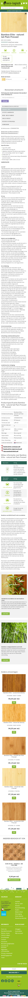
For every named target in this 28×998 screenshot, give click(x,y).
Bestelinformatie (6, 931)
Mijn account (19, 933)
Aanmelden (18, 931)
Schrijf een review (13, 42)
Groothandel (5, 937)
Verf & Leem (19, 903)
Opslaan (5, 101)
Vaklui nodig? (6, 118)
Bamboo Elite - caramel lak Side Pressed (14, 822)
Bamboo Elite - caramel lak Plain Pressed (14, 756)
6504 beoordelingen (14, 994)
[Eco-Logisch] (12, 2)
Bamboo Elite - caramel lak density (14, 693)
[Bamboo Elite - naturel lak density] (14, 712)
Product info (6, 109)
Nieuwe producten (20, 918)
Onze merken (19, 916)
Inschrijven (13, 972)
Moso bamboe (7, 40)
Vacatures (4, 941)
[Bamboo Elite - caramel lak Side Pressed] (14, 811)
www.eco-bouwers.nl (13, 73)
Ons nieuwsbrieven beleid (14, 976)
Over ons (4, 929)
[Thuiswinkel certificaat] (5, 910)
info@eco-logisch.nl (5, 906)
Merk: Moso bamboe (8, 115)
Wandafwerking (20, 908)
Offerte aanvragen (8, 112)
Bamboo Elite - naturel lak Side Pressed (14, 787)
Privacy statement (6, 953)
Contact (3, 939)
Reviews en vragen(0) (8, 121)
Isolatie (17, 901)
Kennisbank (5, 124)
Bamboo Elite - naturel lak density (14, 722)
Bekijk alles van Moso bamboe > (10, 131)
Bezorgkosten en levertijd (10, 106)
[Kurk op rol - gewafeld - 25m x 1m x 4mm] (14, 852)
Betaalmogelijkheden (7, 944)
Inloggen (18, 929)
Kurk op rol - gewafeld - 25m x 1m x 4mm (14, 864)
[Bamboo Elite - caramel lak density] (14, 683)
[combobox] (14, 79)
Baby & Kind (19, 912)
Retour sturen (5, 933)
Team (3, 957)
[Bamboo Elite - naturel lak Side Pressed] (14, 777)
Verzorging (18, 914)
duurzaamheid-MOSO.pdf (11, 451)
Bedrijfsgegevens (6, 955)
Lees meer (5, 613)
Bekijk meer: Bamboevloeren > (9, 133)
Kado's (17, 910)
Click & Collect (5, 935)
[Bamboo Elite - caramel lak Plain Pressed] (14, 745)
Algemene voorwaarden (5, 950)
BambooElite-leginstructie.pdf (13, 449)
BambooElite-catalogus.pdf (12, 446)
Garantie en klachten (4, 946)
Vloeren (17, 906)
